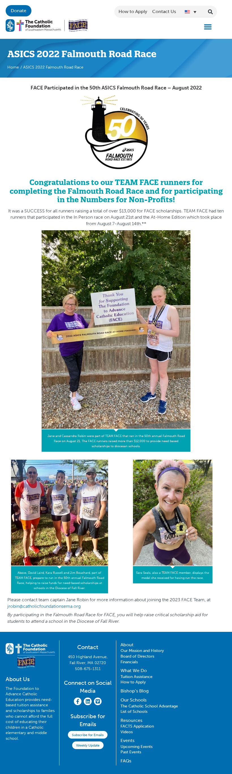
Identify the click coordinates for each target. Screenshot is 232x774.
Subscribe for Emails (88, 735)
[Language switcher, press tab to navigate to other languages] (190, 12)
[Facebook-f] (77, 701)
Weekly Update (88, 745)
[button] (208, 27)
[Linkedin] (87, 701)
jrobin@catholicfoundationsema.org (44, 606)
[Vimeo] (98, 701)
